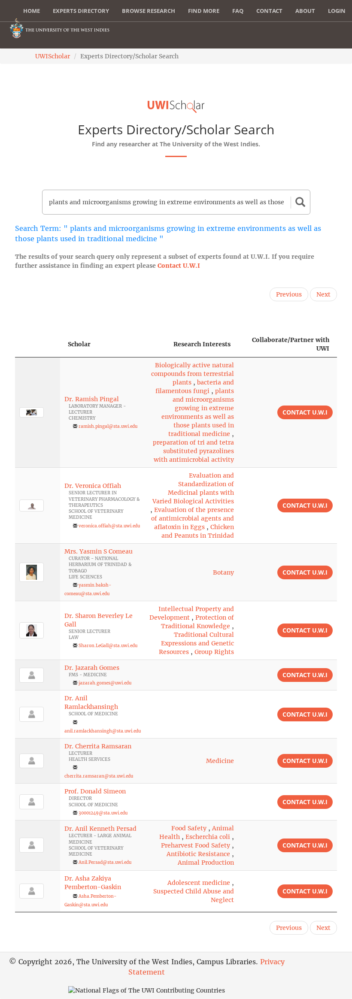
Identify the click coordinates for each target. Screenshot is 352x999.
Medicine (220, 761)
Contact (269, 11)
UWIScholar (52, 56)
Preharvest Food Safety (195, 845)
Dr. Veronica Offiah (92, 486)
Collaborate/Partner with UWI (290, 344)
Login (337, 11)
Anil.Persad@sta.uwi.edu (105, 862)
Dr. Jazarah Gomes (91, 668)
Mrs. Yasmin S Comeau (98, 551)
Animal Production (206, 862)
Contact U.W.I (179, 265)
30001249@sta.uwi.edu (103, 813)
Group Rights (214, 652)
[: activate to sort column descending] (37, 344)
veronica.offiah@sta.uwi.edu (109, 526)
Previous (289, 294)
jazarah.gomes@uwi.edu (105, 683)
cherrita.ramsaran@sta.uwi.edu (98, 776)
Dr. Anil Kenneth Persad (100, 828)
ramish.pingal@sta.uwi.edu (108, 426)
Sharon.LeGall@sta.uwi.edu (108, 645)
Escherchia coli (207, 837)
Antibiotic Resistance (198, 854)
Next (323, 294)
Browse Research (148, 11)
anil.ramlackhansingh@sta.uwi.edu (102, 731)
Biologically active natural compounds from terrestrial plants (192, 373)
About (305, 11)
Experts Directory (81, 11)
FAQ (237, 11)
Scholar (79, 344)
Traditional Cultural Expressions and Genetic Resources (196, 643)
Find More (203, 11)
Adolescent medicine (198, 883)
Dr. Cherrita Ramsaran (97, 746)
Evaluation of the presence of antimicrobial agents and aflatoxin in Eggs (192, 518)
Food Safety (188, 828)
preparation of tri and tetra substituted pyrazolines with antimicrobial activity (193, 451)
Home (31, 11)
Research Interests (202, 344)
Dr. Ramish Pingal (91, 399)
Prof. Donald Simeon (95, 791)
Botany (223, 572)
